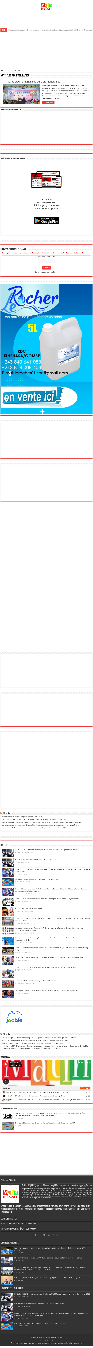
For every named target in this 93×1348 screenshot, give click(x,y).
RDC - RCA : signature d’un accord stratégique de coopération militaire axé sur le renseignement (35, 1038)
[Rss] (36, 1235)
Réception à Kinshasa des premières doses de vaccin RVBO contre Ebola (26, 1049)
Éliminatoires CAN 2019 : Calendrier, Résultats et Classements (36, 981)
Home (4, 71)
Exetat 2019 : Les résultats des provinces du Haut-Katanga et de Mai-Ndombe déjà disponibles (47, 899)
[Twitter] (44, 1235)
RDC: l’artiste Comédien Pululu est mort (28, 908)
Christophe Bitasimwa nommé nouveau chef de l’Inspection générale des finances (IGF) (45, 1123)
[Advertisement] (46, 17)
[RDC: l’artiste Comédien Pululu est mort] (8, 911)
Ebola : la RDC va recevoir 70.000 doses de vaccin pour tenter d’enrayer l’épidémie (48, 1258)
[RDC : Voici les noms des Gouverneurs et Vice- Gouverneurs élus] (8, 882)
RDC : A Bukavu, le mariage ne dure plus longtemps (31, 81)
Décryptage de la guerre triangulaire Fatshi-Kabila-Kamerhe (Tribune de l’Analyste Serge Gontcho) (49, 957)
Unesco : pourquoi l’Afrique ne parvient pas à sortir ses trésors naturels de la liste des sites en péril (36, 825)
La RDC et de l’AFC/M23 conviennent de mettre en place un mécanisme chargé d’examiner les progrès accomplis (40, 1046)
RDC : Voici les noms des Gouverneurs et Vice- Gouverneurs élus (37, 879)
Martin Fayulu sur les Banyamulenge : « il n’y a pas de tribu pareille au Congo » (47, 1277)
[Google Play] (57, 1235)
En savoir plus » (48, 103)
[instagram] (53, 1235)
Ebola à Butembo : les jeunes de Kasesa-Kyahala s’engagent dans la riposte (27, 1043)
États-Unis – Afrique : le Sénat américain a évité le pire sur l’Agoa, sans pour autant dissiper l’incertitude (37, 822)
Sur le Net (7, 813)
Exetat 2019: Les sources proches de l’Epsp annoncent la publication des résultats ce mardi (46, 967)
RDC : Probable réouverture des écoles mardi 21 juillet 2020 (35, 859)
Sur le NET (7, 1034)
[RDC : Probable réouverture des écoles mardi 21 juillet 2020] (8, 862)
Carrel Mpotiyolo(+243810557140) (50, 1337)
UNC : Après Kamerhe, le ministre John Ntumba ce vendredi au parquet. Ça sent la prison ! (46, 991)
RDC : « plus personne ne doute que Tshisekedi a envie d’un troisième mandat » (29, 819)
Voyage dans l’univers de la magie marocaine (17, 817)
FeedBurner (54, 272)
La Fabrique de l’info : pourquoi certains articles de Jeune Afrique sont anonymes (29, 828)
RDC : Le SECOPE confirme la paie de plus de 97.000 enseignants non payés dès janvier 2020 (46, 850)
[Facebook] (40, 1235)
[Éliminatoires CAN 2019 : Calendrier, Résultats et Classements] (8, 984)
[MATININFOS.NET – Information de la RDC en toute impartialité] (46, 6)
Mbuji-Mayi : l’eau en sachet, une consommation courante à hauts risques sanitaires (30, 1040)
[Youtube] (49, 1235)
